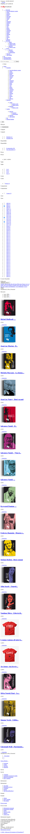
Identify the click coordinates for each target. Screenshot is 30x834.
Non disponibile (10, 149)
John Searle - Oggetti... (9, 586)
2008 (8, 212)
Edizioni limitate (7, 57)
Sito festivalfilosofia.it (8, 791)
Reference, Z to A (23, 286)
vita (7, 38)
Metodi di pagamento (8, 777)
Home (4, 66)
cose (7, 26)
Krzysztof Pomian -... (8, 506)
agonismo (8, 21)
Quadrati (11, 51)
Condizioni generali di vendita (10, 775)
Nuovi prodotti (6, 799)
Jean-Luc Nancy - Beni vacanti (12, 399)
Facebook (5, 763)
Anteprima (4, 324)
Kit (4, 56)
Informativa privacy (8, 787)
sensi (7, 35)
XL (8, 173)
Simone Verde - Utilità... (10, 720)
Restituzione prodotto (8, 809)
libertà (7, 15)
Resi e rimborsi (6, 778)
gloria (7, 24)
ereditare (8, 22)
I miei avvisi (6, 814)
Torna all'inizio (5, 761)
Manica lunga (12, 44)
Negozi (5, 789)
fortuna (8, 29)
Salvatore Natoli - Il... (9, 426)
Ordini (4, 810)
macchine (8, 16)
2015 (8, 222)
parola (7, 12)
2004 (8, 206)
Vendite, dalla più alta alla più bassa (9, 284)
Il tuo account (4, 803)
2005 (8, 207)
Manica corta (12, 43)
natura (7, 28)
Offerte (5, 798)
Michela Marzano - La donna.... (12, 373)
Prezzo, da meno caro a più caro (16, 285)
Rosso (7, 183)
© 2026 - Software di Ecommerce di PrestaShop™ (12, 832)
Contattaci (5, 788)
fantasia (8, 31)
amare (7, 25)
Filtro (2, 288)
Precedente (6, 756)
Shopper (8, 53)
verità (7, 19)
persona (8, 17)
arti (7, 20)
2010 (8, 214)
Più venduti (6, 800)
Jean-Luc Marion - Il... (9, 346)
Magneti (9, 50)
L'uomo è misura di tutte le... (11, 640)
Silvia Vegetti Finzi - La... (10, 693)
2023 (8, 260)
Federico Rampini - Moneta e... (12, 533)
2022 (8, 243)
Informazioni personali (8, 808)
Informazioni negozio (5, 829)
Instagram (5, 767)
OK (2, 121)
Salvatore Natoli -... (8, 480)
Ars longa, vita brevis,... (9, 666)
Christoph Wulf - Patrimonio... (12, 747)
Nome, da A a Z (25, 284)
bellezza (8, 39)
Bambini (9, 46)
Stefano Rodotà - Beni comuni (12, 560)
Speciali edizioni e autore (12, 11)
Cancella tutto (4, 127)
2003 (8, 204)
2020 (8, 230)
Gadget (6, 48)
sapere (7, 33)
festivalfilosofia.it (7, 59)
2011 (8, 216)
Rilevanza (19, 284)
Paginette (6, 10)
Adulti (9, 42)
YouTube (5, 766)
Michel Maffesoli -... (8, 319)
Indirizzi (5, 813)
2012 (8, 217)
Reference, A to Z (5, 282)
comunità (8, 30)
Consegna (5, 774)
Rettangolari (12, 52)
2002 (8, 203)
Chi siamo (5, 785)
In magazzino (10, 148)
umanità (8, 34)
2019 (8, 229)
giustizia (8, 13)
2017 (8, 224)
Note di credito (6, 812)
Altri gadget (9, 55)
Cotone (8, 193)
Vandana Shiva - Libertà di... (11, 613)
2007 (8, 210)
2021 (8, 232)
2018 (8, 226)
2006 (8, 209)
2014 (8, 220)
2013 (8, 219)
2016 (8, 223)
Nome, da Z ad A (5, 285)
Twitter (5, 764)
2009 (8, 213)
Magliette (6, 40)
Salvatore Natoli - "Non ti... (11, 453)
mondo (8, 37)
